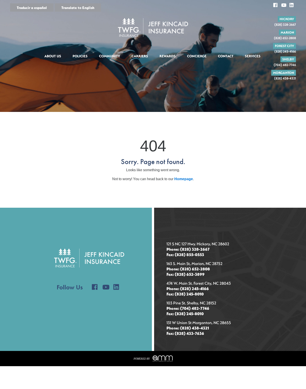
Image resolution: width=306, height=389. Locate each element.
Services (253, 56)
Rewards (167, 56)
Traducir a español (32, 7)
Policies (80, 56)
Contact (225, 56)
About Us (52, 56)
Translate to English (77, 7)
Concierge (197, 56)
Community (109, 56)
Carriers (139, 56)
